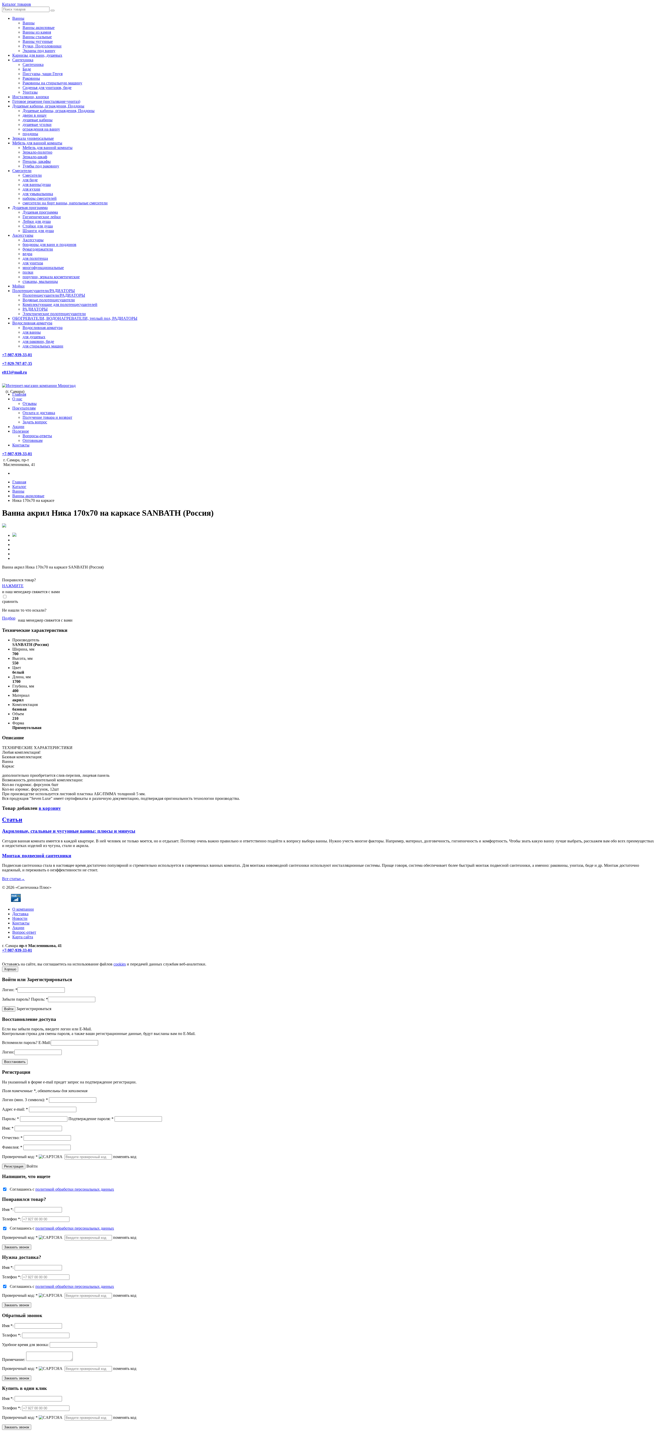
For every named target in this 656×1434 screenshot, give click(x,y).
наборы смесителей (40, 198)
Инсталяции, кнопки (30, 97)
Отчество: (12, 1138)
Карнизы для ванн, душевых (37, 55)
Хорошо (10, 969)
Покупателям (24, 408)
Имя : (8, 1209)
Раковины (31, 78)
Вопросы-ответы (37, 436)
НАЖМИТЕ (13, 586)
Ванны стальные (37, 37)
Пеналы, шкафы (37, 161)
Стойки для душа (38, 226)
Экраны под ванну (39, 50)
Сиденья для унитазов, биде (47, 87)
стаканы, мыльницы (40, 281)
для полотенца (35, 258)
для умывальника (38, 194)
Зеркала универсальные (33, 138)
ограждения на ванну (41, 129)
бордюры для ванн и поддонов (49, 244)
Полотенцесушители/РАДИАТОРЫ (43, 290)
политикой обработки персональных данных (74, 1189)
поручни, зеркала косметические (51, 277)
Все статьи (13, 879)
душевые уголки (37, 124)
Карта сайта (22, 937)
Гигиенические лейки (42, 217)
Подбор (8, 618)
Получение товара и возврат (47, 417)
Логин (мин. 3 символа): (25, 1100)
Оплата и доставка (39, 413)
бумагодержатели (38, 249)
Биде (27, 69)
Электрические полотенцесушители (54, 314)
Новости (19, 918)
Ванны (18, 18)
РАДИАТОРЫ (35, 309)
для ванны (32, 332)
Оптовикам (33, 440)
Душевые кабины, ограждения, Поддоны (48, 106)
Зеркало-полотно (37, 152)
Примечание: (13, 1359)
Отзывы (30, 403)
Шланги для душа (38, 230)
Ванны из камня (37, 32)
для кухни (31, 189)
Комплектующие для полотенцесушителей (60, 304)
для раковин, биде (38, 341)
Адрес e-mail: (15, 1109)
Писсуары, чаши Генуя (43, 74)
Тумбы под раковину (41, 166)
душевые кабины (38, 120)
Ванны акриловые (39, 27)
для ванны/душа (37, 184)
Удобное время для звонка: (25, 1344)
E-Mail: (44, 1042)
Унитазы (30, 92)
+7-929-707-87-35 (17, 363)
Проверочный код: (20, 1156)
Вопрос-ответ (24, 932)
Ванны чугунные (38, 41)
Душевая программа (30, 207)
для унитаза (33, 263)
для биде (30, 180)
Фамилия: (12, 1147)
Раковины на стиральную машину (52, 83)
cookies (120, 964)
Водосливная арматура (32, 323)
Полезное (20, 431)
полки (28, 272)
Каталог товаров (16, 4)
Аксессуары (22, 235)
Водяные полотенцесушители (49, 300)
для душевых (34, 337)
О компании (23, 909)
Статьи (12, 819)
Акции (18, 426)
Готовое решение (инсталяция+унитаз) (46, 101)
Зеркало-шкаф (35, 157)
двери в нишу (35, 115)
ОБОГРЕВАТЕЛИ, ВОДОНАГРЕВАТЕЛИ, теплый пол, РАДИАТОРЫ (74, 318)
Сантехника (22, 60)
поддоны (30, 134)
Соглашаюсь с (62, 1189)
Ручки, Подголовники (42, 46)
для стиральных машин (43, 346)
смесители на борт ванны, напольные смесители (65, 203)
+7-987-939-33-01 (17, 355)
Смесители (22, 170)
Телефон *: (11, 1219)
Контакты (20, 445)
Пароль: (39, 999)
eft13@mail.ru (14, 372)
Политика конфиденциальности (30, 959)
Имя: (8, 1128)
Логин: (9, 990)
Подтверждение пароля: (91, 1119)
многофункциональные (43, 267)
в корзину (50, 808)
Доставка (20, 914)
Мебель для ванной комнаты (37, 143)
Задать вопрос (35, 422)
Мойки (18, 286)
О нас (17, 399)
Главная (19, 394)
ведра (27, 254)
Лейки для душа (37, 221)
